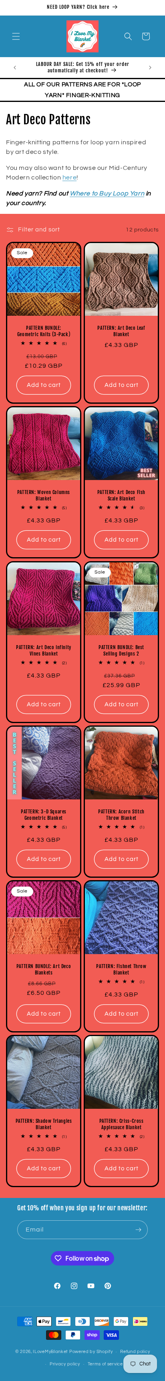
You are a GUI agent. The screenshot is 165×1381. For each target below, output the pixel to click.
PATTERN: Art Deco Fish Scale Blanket (121, 495)
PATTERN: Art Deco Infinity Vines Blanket (43, 650)
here (69, 177)
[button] (16, 36)
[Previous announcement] (15, 67)
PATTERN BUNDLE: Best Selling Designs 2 (121, 650)
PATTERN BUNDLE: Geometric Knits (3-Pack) (43, 331)
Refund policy (135, 1351)
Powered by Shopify (91, 1351)
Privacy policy (65, 1364)
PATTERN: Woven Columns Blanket (43, 495)
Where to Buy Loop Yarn (107, 193)
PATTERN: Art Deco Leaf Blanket (121, 331)
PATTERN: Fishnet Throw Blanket (121, 969)
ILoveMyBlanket (50, 1351)
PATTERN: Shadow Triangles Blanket (44, 1124)
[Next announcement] (150, 67)
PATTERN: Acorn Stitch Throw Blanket (121, 815)
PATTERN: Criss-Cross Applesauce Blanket (121, 1124)
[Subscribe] (138, 1229)
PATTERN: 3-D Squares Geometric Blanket (43, 815)
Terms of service (105, 1364)
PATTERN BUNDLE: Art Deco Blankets (43, 969)
